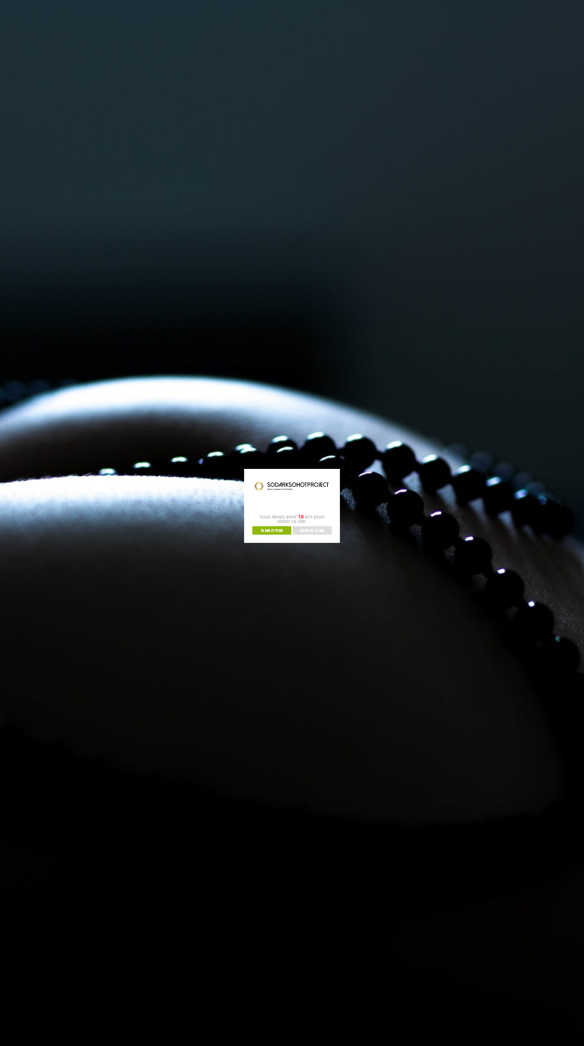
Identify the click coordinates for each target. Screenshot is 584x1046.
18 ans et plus (272, 530)
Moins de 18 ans (312, 530)
